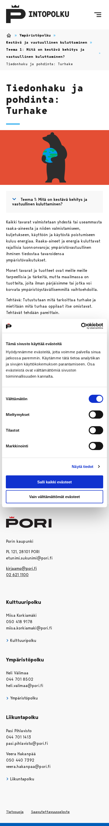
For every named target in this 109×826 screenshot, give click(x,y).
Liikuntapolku (21, 779)
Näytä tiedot (82, 466)
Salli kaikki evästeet (54, 482)
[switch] (96, 414)
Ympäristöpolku (35, 35)
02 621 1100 (17, 574)
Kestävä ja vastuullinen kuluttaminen (46, 42)
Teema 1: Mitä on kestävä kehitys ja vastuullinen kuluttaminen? (45, 53)
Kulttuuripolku (22, 640)
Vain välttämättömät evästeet (54, 497)
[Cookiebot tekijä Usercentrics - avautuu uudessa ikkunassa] (81, 326)
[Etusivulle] (37, 15)
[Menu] (98, 14)
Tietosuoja (15, 812)
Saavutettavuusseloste (50, 812)
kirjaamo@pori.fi (21, 568)
